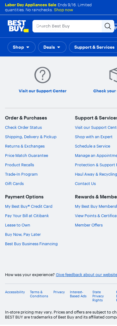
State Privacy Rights (98, 296)
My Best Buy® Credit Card (28, 206)
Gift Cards (14, 183)
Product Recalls (19, 164)
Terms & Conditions (39, 294)
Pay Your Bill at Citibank (27, 215)
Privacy (59, 292)
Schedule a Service (92, 146)
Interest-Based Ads (78, 294)
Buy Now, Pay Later (23, 234)
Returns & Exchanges (25, 146)
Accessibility (15, 292)
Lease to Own (17, 224)
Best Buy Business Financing (31, 243)
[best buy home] (18, 26)
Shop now (63, 9)
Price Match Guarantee (26, 155)
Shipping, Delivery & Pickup (30, 136)
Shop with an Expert (94, 136)
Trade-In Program (21, 174)
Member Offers (89, 224)
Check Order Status (23, 127)
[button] (21, 47)
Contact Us (85, 183)
